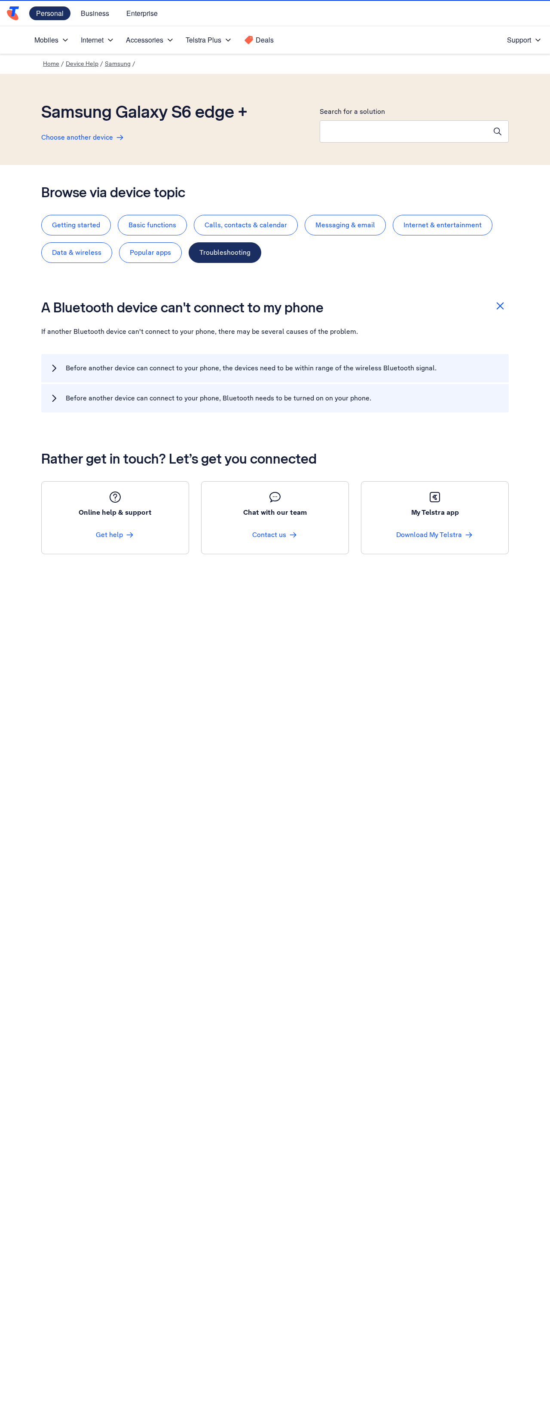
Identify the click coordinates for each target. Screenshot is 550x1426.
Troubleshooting (225, 252)
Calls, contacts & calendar (246, 224)
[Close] (500, 306)
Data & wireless (76, 252)
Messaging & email (345, 224)
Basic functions (152, 224)
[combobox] (403, 131)
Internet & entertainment (442, 224)
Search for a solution (352, 111)
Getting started (76, 224)
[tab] (76, 225)
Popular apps (150, 252)
